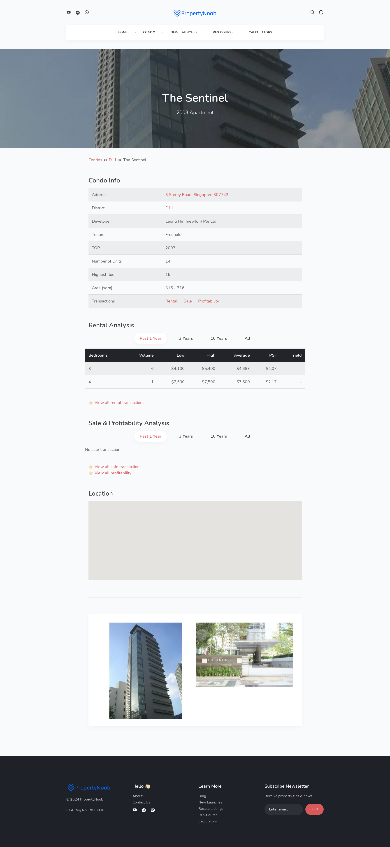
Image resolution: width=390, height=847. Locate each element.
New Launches (184, 32)
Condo (149, 32)
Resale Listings (210, 808)
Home (123, 32)
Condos (95, 160)
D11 (113, 160)
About (137, 796)
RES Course (223, 32)
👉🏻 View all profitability (109, 473)
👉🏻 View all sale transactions (115, 466)
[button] (312, 12)
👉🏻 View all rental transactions (116, 402)
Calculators (260, 32)
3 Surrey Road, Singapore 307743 (196, 194)
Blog (202, 796)
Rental (171, 301)
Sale (188, 301)
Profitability (208, 301)
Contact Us (141, 802)
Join (314, 809)
